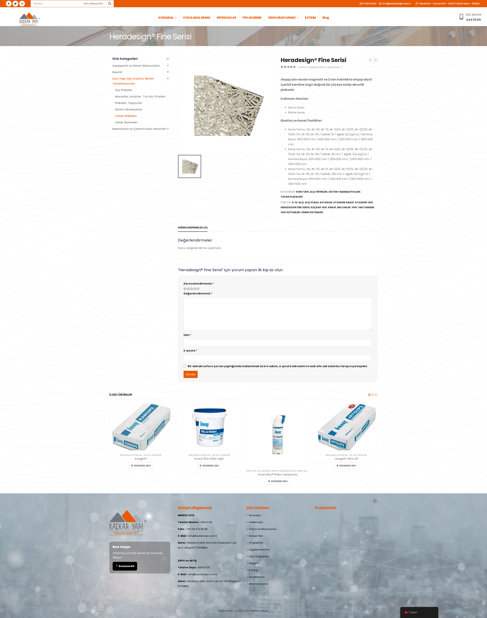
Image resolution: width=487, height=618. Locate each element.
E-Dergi (253, 570)
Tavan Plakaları (292, 196)
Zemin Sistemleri (126, 122)
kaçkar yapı (319, 207)
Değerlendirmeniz (198, 293)
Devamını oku (142, 465)
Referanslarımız (258, 583)
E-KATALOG (369, 3)
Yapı (354, 207)
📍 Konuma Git (124, 566)
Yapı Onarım (366, 207)
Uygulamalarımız (259, 549)
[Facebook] (9, 3)
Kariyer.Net (255, 535)
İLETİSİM (310, 18)
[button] (369, 394)
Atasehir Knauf (343, 202)
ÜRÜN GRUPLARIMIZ (282, 18)
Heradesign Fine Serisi (295, 207)
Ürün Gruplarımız (259, 556)
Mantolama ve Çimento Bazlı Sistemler (139, 129)
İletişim (253, 563)
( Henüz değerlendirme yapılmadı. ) (320, 67)
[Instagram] (22, 3)
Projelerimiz (256, 542)
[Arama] (110, 3)
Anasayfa (255, 515)
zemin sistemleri (312, 212)
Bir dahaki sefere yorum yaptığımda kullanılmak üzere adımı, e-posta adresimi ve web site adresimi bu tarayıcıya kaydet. (278, 366)
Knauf (332, 207)
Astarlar (326, 202)
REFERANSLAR (226, 18)
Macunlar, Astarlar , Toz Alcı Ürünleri (140, 96)
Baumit (117, 72)
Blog (325, 18)
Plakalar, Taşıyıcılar (128, 103)
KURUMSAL (166, 18)
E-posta (190, 350)
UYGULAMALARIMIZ (196, 18)
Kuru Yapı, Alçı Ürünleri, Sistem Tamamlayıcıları (328, 191)
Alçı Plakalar (123, 90)
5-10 (295, 202)
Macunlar (344, 207)
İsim (187, 335)
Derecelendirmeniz (199, 283)
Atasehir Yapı (364, 202)
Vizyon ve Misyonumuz (262, 529)
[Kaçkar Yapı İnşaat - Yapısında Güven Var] (29, 18)
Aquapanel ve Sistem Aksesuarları (136, 66)
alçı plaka (312, 202)
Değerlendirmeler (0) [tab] (193, 227)
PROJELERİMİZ (252, 18)
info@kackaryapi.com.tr (396, 3)
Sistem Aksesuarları (128, 109)
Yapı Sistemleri (290, 212)
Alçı (301, 202)
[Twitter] (15, 3)
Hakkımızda (256, 522)
